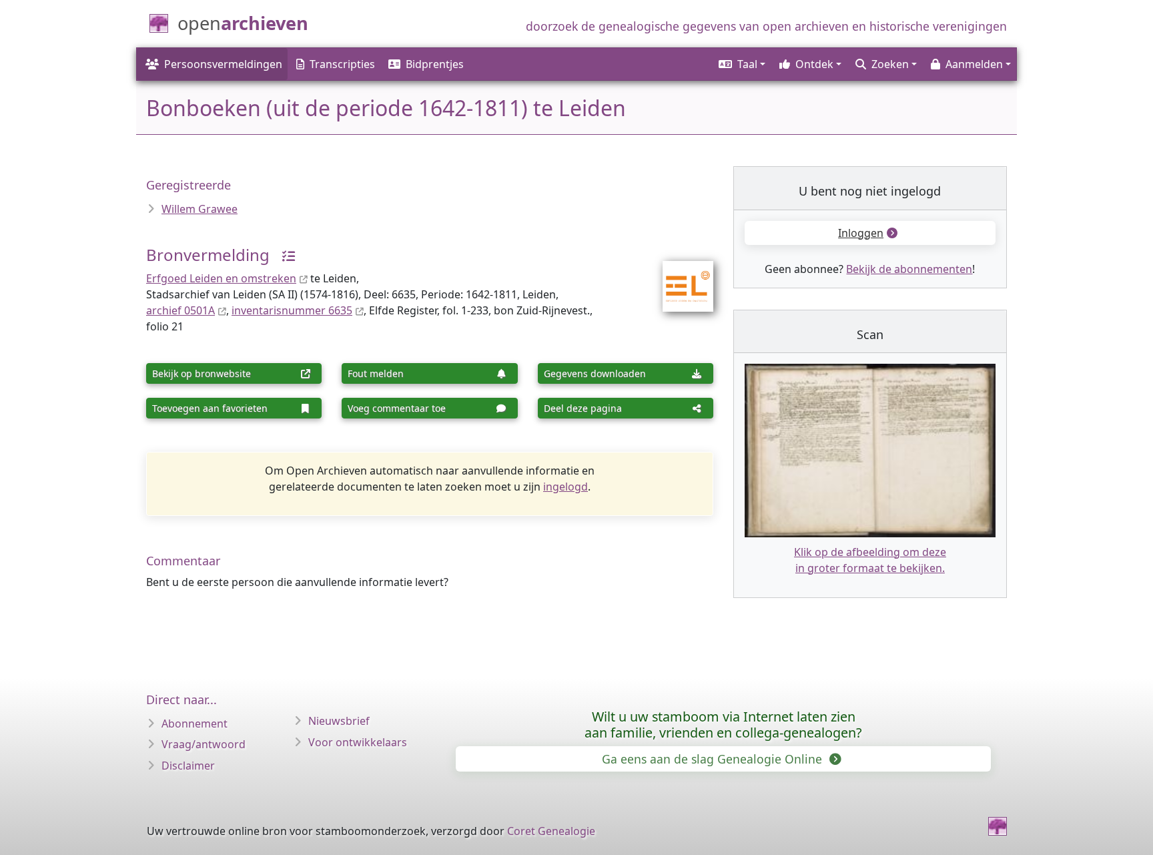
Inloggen (860, 233)
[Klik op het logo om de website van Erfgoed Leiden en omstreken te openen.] (679, 277)
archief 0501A (180, 310)
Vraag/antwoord (203, 744)
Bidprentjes (435, 64)
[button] (741, 64)
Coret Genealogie (551, 831)
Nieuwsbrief (339, 721)
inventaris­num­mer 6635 (292, 310)
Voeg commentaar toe (397, 408)
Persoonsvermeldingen (223, 64)
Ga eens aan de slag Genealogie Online (713, 759)
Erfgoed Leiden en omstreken (221, 278)
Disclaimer (188, 765)
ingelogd (565, 486)
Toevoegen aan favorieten (210, 408)
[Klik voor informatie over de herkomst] (284, 255)
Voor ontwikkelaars (357, 742)
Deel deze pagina (583, 408)
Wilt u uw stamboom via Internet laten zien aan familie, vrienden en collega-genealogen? (723, 724)
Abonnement (194, 723)
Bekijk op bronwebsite (201, 373)
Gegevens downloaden (595, 373)
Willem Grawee (199, 209)
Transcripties (342, 64)
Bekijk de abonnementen (909, 269)
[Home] (997, 826)
